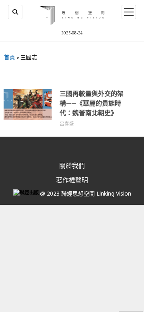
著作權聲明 (72, 180)
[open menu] (129, 12)
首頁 (9, 57)
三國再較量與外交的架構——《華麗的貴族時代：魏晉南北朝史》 (92, 103)
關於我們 (72, 166)
